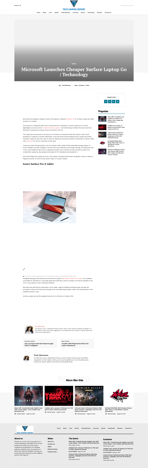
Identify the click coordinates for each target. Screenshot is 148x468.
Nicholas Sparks (21, 413)
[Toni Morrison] (27, 358)
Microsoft (30, 141)
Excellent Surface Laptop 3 (52, 128)
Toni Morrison (66, 85)
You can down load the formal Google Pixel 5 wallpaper (39, 344)
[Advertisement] (58, 106)
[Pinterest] (113, 101)
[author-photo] (15, 414)
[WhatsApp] (117, 101)
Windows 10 (70, 119)
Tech (70, 445)
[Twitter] (109, 101)
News (74, 64)
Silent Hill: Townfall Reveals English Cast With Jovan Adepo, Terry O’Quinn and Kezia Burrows (116, 119)
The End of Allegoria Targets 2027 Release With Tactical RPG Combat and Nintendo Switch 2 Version (116, 152)
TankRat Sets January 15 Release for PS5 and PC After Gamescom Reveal (116, 127)
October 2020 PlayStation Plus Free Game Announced (75, 344)
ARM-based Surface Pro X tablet (72, 278)
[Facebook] (105, 101)
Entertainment (73, 451)
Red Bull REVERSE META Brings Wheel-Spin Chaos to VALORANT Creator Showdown (116, 143)
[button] (18, 5)
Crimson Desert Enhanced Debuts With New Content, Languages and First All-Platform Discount (116, 135)
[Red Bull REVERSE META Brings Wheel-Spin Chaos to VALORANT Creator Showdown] (102, 143)
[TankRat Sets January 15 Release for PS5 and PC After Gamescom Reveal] (102, 127)
